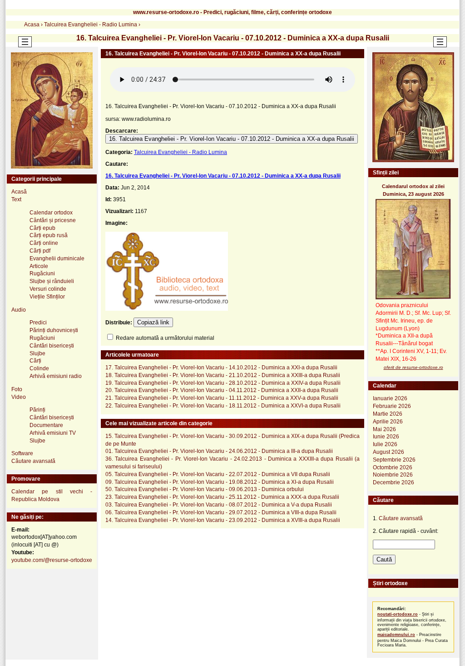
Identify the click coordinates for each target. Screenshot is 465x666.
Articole (39, 266)
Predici (38, 322)
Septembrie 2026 (394, 460)
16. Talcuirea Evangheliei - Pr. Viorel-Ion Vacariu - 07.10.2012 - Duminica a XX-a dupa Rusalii (231, 138)
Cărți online (44, 243)
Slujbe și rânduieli (52, 281)
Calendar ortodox (51, 212)
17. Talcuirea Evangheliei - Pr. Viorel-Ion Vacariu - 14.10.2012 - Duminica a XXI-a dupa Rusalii (221, 367)
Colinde (39, 368)
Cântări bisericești (52, 346)
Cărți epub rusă (49, 235)
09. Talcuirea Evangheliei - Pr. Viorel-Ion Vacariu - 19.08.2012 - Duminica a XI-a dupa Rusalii (219, 482)
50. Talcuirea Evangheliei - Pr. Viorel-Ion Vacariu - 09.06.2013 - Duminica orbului (204, 489)
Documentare (46, 425)
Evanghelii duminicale (57, 258)
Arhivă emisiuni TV (53, 433)
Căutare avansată (33, 461)
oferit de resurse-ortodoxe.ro (413, 367)
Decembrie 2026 (393, 482)
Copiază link (153, 322)
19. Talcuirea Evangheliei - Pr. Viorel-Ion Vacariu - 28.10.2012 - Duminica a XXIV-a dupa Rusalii (223, 383)
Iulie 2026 (385, 444)
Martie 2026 (387, 414)
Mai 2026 (384, 429)
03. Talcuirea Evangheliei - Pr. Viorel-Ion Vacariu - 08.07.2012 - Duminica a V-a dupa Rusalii (218, 505)
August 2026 (388, 452)
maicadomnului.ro (396, 634)
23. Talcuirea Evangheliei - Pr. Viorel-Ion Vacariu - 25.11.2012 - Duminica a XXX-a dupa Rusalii (222, 497)
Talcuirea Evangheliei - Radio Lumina (180, 152)
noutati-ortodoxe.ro (397, 614)
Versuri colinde (48, 289)
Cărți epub (42, 228)
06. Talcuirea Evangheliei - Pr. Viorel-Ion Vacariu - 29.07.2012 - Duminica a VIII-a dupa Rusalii (220, 512)
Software (22, 453)
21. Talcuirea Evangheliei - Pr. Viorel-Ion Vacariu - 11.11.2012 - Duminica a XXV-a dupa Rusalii (221, 398)
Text (16, 199)
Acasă (19, 192)
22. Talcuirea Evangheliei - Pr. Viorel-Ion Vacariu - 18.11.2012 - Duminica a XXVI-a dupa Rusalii (223, 406)
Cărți (35, 361)
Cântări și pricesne (53, 220)
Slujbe (37, 353)
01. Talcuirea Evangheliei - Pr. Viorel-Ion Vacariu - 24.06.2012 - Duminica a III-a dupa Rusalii (219, 451)
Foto (16, 389)
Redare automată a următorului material (164, 338)
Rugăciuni (42, 273)
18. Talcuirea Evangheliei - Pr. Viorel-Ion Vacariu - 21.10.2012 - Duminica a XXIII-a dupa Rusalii (222, 375)
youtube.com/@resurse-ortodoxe (51, 560)
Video (18, 397)
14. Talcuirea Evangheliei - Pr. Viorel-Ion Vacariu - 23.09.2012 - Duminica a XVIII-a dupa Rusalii (222, 520)
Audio (18, 310)
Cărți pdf (40, 251)
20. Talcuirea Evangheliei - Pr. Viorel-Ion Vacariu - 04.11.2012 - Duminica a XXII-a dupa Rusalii (221, 390)
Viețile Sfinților (47, 296)
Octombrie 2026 (392, 467)
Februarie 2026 (392, 406)
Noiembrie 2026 (393, 475)
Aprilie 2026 (388, 421)
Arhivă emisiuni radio (56, 376)
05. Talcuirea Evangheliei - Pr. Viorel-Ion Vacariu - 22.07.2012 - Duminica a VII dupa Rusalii (217, 474)
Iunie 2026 (386, 436)
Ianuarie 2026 (390, 398)
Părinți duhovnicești (54, 330)
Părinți (37, 410)
